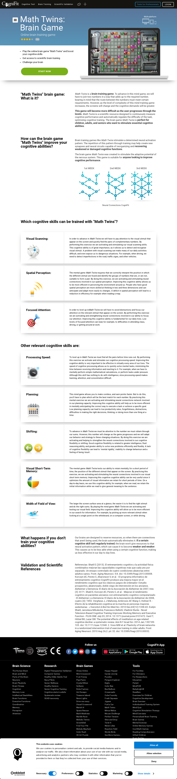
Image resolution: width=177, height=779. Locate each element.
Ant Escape (81, 692)
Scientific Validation (63, 4)
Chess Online (82, 671)
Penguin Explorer (112, 680)
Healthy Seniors (51, 686)
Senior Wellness (51, 683)
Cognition (16, 689)
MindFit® (137, 686)
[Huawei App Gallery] (112, 652)
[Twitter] (75, 651)
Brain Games (138, 720)
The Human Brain (20, 671)
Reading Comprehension (143, 732)
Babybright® (138, 689)
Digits (107, 683)
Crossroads (110, 692)
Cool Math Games (141, 729)
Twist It (108, 723)
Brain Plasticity (19, 683)
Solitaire (80, 686)
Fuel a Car (109, 704)
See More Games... (113, 735)
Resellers (137, 692)
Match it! (80, 707)
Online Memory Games (143, 726)
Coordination (18, 704)
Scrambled (81, 723)
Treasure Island (83, 695)
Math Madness (83, 713)
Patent (136, 683)
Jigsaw (108, 701)
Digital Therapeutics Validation (58, 671)
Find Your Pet (82, 726)
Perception (17, 710)
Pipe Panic (81, 680)
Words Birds (110, 732)
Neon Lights (81, 698)
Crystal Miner (82, 683)
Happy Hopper (111, 671)
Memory (16, 707)
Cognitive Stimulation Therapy (146, 710)
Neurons (16, 680)
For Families (138, 671)
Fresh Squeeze (111, 698)
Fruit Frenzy (81, 677)
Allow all (154, 745)
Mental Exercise (140, 723)
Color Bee (109, 686)
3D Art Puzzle (82, 735)
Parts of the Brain (20, 677)
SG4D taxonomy (51, 698)
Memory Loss (18, 692)
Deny (153, 761)
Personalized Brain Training (145, 716)
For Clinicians (139, 674)
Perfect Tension (112, 716)
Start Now (44, 71)
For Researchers (140, 677)
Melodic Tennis (82, 720)
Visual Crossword (84, 704)
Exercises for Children (142, 695)
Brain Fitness (18, 686)
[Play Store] (133, 652)
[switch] (79, 773)
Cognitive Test (28, 4)
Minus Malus (110, 710)
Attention (16, 713)
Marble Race (81, 716)
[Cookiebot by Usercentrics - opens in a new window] (18, 774)
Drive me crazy (82, 701)
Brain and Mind (19, 674)
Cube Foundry (111, 695)
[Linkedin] (94, 651)
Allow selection (154, 753)
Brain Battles (138, 738)
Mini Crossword (83, 674)
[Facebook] (69, 651)
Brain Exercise (139, 701)
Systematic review (52, 695)
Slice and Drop (111, 720)
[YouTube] (81, 651)
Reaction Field (111, 729)
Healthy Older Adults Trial (55, 677)
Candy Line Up (111, 674)
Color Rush (81, 732)
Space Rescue (82, 710)
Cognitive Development (143, 698)
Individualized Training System (146, 704)
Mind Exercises (139, 713)
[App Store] (154, 652)
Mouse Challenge (112, 713)
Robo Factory (82, 689)
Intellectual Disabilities (22, 695)
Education (137, 680)
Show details (144, 773)
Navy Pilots (49, 680)
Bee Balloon (110, 689)
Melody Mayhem (83, 729)
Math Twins (110, 707)
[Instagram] (87, 651)
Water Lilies (110, 726)
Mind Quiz (137, 707)
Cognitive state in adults (55, 692)
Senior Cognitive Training (55, 689)
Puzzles (108, 677)
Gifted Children (139, 735)
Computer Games (52, 674)
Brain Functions (19, 698)
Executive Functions (21, 701)
